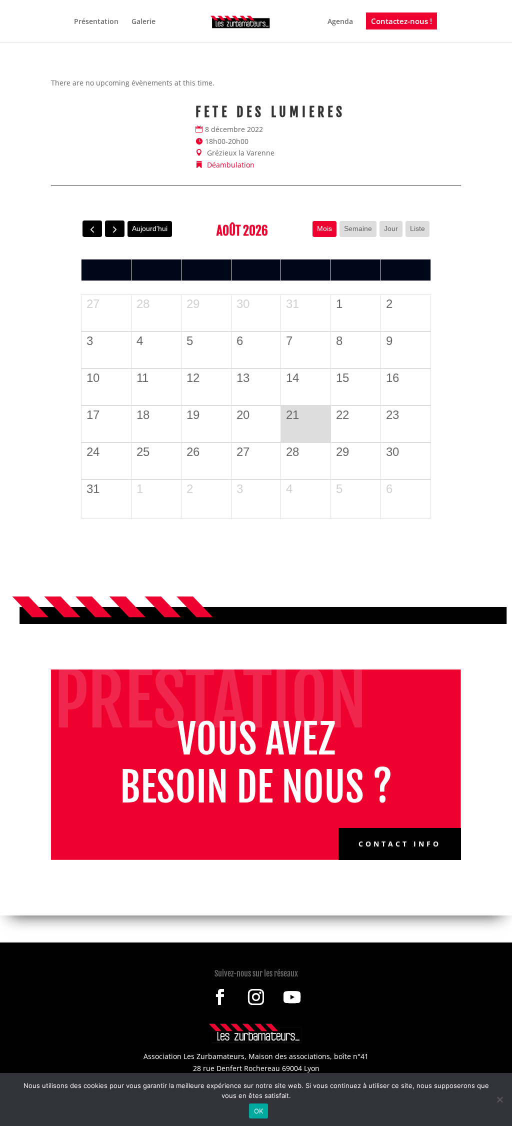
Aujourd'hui (150, 228)
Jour (391, 228)
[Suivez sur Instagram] (256, 997)
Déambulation (230, 165)
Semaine (358, 228)
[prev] (92, 228)
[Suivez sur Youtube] (292, 997)
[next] (114, 228)
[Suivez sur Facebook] (220, 997)
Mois (324, 228)
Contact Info (399, 843)
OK (259, 1111)
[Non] (499, 1099)
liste (417, 228)
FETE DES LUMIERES (271, 112)
